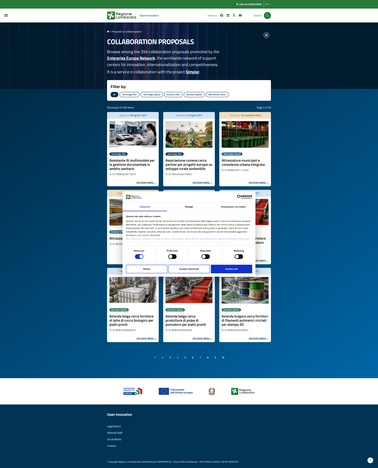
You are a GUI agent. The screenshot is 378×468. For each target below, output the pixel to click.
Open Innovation (149, 15)
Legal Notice (114, 426)
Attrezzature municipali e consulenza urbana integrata (243, 162)
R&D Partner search (217, 94)
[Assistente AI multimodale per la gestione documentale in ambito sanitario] (132, 134)
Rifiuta (146, 269)
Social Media (114, 439)
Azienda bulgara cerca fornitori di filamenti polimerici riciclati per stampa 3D (245, 320)
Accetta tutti (231, 269)
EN (266, 4)
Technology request (151, 94)
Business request (194, 94)
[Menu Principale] (6, 15)
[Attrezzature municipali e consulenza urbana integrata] (245, 134)
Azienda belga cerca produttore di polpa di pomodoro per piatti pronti (186, 320)
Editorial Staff (114, 433)
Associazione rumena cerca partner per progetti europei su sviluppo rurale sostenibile (189, 164)
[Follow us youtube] (240, 16)
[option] (133, 149)
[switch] (172, 256)
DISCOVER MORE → (147, 182)
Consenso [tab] (144, 206)
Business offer (173, 94)
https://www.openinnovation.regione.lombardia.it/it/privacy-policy (196, 242)
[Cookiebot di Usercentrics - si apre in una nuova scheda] (239, 197)
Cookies (111, 446)
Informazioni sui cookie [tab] (233, 206)
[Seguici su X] (234, 16)
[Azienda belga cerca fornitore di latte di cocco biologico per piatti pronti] (132, 290)
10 (223, 357)
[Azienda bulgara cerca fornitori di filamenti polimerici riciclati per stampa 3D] (245, 290)
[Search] (267, 15)
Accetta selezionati (189, 269)
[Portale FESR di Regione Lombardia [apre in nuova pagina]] (132, 391)
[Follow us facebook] (221, 16)
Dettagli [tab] (189, 206)
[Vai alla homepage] (108, 32)
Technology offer (129, 94)
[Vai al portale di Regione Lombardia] (123, 16)
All (114, 94)
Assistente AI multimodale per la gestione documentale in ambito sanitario (132, 164)
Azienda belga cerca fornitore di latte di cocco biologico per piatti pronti (131, 320)
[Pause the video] (266, 35)
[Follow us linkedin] (228, 16)
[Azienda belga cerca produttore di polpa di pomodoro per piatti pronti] (189, 290)
